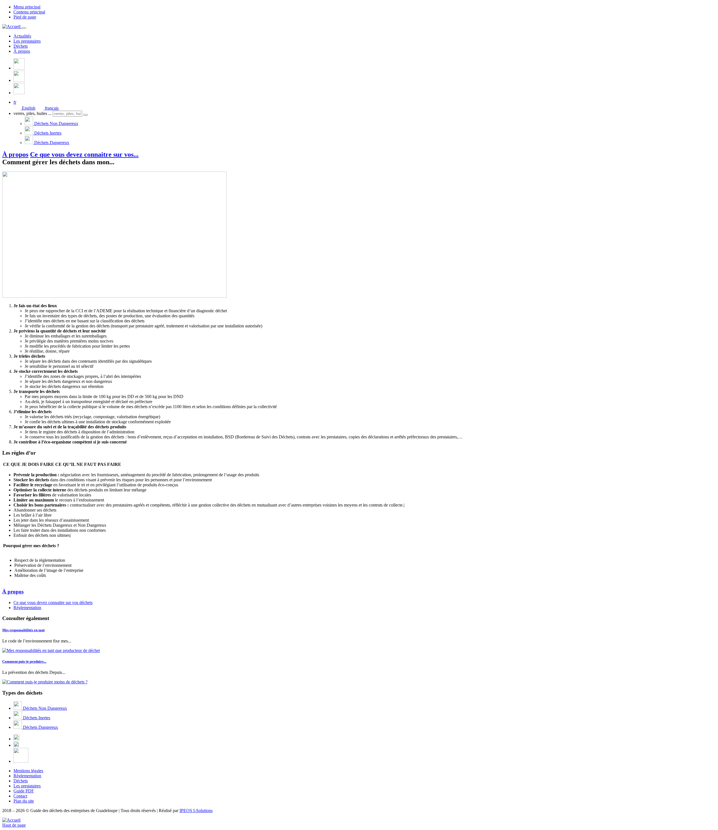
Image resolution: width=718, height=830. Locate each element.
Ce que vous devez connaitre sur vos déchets (53, 602)
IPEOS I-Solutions (196, 810)
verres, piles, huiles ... (32, 113)
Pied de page (24, 17)
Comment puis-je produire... (24, 661)
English (28, 108)
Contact (20, 796)
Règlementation (27, 775)
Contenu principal (29, 12)
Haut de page (14, 825)
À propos (21, 51)
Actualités (22, 36)
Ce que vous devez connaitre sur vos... (84, 154)
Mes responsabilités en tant (23, 630)
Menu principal (26, 6)
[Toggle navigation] (24, 28)
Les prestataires (27, 41)
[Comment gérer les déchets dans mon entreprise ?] (114, 296)
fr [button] (14, 102)
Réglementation (27, 607)
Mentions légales (28, 770)
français (51, 108)
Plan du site (23, 801)
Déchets (20, 46)
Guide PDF (23, 791)
